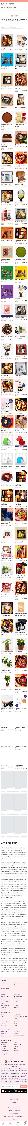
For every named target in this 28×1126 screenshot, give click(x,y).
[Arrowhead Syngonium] (7, 646)
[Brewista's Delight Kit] (21, 535)
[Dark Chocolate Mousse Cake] (7, 703)
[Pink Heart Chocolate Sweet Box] (21, 160)
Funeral (2, 1112)
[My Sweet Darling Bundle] (21, 424)
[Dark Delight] (7, 722)
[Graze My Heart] (21, 517)
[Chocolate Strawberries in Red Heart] (21, 683)
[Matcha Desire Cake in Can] (21, 255)
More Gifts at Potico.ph (14, 1)
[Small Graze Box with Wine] (21, 590)
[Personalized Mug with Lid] (21, 703)
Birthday (3, 1108)
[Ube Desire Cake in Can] (21, 817)
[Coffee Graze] (21, 406)
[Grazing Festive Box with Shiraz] (21, 498)
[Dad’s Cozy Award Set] (7, 535)
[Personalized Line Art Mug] (7, 779)
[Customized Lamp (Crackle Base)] (7, 517)
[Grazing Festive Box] (7, 160)
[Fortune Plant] (7, 682)
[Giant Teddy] (7, 836)
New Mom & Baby (5, 1119)
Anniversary (17, 1108)
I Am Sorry (16, 1114)
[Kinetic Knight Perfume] (7, 442)
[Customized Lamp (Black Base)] (7, 817)
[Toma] (7, 216)
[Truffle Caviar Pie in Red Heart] (7, 424)
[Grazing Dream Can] (7, 43)
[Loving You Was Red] (21, 443)
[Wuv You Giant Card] (21, 610)
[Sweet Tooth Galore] (21, 42)
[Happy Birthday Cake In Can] (7, 332)
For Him (16, 1099)
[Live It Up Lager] (7, 61)
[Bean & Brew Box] (7, 82)
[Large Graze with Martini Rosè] (21, 760)
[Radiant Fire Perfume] (21, 874)
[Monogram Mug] (7, 406)
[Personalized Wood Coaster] (21, 722)
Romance (16, 1119)
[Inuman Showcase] (7, 589)
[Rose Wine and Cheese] (21, 216)
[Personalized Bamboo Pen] (21, 741)
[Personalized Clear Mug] (7, 741)
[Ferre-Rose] (7, 478)
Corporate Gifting (5, 1110)
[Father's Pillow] (21, 370)
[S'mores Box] (7, 760)
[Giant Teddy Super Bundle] (21, 120)
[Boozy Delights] (21, 293)
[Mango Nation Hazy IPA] (21, 274)
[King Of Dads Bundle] (21, 331)
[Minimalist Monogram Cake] (21, 855)
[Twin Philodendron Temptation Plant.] (7, 664)
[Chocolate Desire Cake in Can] (7, 120)
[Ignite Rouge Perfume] (7, 461)
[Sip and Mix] (7, 102)
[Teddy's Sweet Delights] (7, 553)
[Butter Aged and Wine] (21, 351)
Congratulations (18, 1110)
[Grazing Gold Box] (7, 197)
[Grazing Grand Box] (7, 370)
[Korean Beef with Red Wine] (21, 62)
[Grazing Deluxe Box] (7, 610)
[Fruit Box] (7, 387)
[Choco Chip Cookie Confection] (7, 798)
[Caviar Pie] (21, 139)
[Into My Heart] (21, 779)
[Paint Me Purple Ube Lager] (7, 293)
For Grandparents (5, 1102)
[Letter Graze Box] (21, 553)
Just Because (17, 1116)
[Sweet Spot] (7, 351)
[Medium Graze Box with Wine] (21, 82)
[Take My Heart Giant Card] (7, 312)
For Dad (16, 1101)
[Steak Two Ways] (21, 179)
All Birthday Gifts (5, 1097)
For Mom (3, 1101)
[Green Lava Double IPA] (7, 274)
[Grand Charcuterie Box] (21, 102)
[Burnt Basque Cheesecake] (7, 874)
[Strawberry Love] (21, 664)
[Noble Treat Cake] (21, 798)
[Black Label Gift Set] (21, 627)
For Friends (17, 1097)
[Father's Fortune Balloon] (7, 855)
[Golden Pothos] (21, 646)
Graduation (3, 1114)
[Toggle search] (26, 4)
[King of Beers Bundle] (7, 570)
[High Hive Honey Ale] (7, 235)
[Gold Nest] (21, 387)
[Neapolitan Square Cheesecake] (7, 140)
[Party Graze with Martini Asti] (7, 498)
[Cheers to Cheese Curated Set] (7, 254)
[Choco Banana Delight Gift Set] (21, 836)
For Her (2, 1099)
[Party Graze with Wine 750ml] (21, 235)
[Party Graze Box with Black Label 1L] (21, 479)
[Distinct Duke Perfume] (21, 461)
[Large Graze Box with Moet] (7, 628)
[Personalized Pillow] (7, 179)
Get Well (16, 1112)
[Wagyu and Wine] (21, 312)
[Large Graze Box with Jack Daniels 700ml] (21, 571)
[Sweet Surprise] (21, 197)
